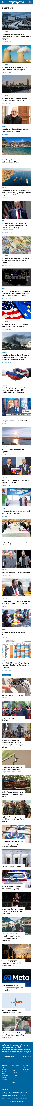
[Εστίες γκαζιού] (16, 834)
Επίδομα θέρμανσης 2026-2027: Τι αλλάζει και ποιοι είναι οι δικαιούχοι (13, 1035)
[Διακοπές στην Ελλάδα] (16, 146)
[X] (30, 1057)
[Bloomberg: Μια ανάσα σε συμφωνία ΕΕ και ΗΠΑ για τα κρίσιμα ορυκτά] (16, 310)
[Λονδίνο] (16, 84)
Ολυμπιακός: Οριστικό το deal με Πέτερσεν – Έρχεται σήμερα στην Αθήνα (13, 911)
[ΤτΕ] (16, 858)
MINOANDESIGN (19, 1102)
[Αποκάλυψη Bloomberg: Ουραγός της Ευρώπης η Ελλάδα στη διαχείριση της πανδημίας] (16, 649)
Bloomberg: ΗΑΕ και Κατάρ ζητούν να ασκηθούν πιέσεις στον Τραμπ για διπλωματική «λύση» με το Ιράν (15, 357)
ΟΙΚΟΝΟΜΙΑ (5, 31)
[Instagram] (26, 1057)
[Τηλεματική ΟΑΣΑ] (16, 784)
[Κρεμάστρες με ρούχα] (16, 687)
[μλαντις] (16, 809)
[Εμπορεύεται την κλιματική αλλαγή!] (16, 407)
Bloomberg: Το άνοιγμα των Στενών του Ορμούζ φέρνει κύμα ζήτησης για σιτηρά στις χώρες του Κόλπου (16, 193)
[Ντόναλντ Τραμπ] (16, 210)
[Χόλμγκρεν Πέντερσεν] (16, 901)
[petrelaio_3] (16, 1025)
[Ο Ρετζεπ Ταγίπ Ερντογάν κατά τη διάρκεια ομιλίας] (16, 710)
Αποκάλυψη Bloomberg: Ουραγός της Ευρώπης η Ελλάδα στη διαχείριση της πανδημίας (15, 665)
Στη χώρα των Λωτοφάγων (11, 866)
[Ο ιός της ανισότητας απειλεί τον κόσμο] (16, 559)
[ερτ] (16, 926)
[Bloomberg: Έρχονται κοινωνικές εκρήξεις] (16, 618)
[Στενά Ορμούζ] (16, 177)
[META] (16, 978)
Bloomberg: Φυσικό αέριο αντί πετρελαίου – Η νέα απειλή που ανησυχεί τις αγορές (16, 37)
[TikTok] (28, 1057)
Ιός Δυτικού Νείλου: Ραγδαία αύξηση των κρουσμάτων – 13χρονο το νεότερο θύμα (12, 770)
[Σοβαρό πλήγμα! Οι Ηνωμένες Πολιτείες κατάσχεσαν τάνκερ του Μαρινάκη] (16, 587)
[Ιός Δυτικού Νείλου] (16, 759)
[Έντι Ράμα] (16, 115)
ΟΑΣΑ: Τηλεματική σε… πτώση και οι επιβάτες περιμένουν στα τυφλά (13, 794)
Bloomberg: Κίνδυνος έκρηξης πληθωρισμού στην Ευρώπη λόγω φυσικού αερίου (12, 844)
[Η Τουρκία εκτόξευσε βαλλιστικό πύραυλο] (16, 436)
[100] (16, 879)
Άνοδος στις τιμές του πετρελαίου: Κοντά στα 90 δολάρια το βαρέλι (11, 963)
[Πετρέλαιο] (16, 953)
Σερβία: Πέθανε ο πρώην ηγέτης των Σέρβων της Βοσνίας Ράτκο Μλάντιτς (13, 819)
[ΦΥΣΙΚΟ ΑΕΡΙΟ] (16, 21)
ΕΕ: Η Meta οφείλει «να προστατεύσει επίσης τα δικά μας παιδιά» (12, 988)
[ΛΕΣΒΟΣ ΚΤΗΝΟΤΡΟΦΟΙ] (16, 732)
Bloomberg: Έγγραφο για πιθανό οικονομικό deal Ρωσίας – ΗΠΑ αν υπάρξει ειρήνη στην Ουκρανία (14, 390)
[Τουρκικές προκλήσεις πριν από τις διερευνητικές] (16, 528)
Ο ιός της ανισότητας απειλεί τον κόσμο (16, 573)
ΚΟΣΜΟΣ (4, 126)
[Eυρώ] (16, 245)
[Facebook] (23, 1057)
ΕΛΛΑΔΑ (4, 508)
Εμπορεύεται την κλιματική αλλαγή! (14, 421)
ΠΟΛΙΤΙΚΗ (4, 418)
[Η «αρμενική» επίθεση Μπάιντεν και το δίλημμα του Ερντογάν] (16, 466)
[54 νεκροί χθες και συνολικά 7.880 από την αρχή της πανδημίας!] (16, 497)
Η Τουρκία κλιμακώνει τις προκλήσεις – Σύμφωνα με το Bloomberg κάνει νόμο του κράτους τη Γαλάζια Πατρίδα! (15, 293)
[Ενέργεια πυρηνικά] (16, 54)
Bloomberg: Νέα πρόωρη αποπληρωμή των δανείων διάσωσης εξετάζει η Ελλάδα (15, 261)
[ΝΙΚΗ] (16, 1002)
